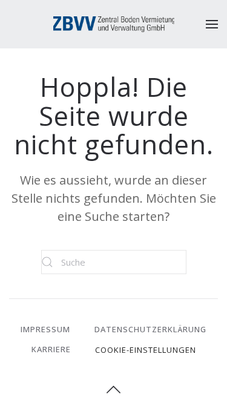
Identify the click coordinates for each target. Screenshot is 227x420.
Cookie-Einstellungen (145, 349)
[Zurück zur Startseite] (113, 24)
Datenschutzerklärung (150, 329)
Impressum (45, 329)
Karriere (51, 349)
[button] (212, 24)
